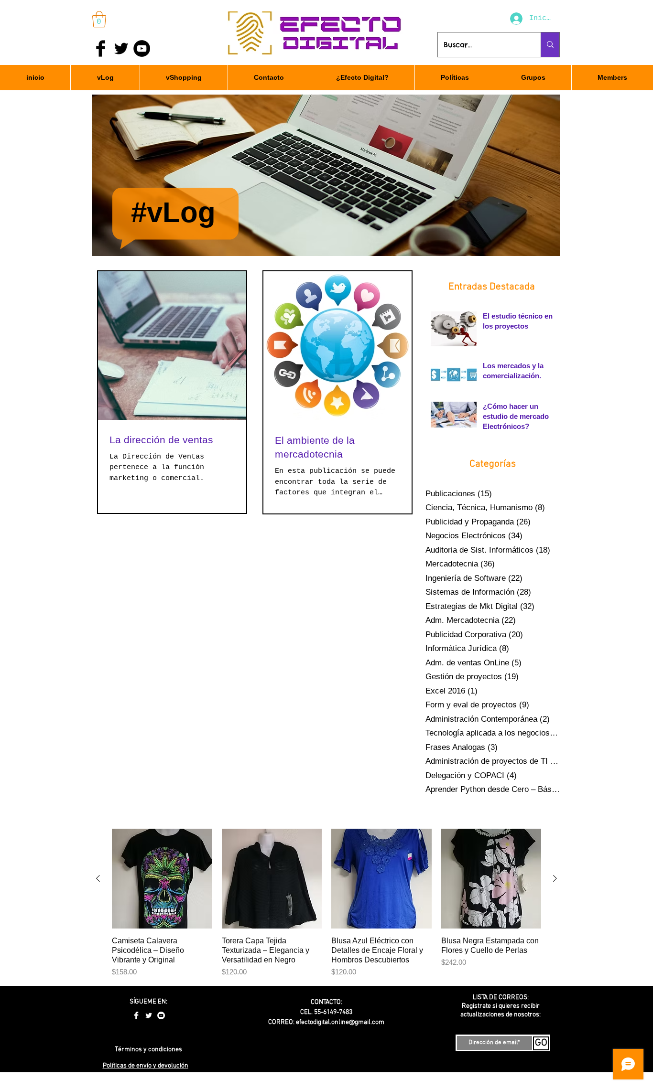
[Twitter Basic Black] (121, 48)
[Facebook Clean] (136, 1015)
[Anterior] (98, 878)
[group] (326, 903)
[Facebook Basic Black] (100, 48)
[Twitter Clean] (148, 1015)
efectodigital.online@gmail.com (340, 1022)
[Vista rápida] (162, 879)
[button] (99, 19)
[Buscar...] (550, 44)
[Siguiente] (555, 878)
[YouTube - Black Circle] (141, 48)
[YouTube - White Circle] (161, 1015)
